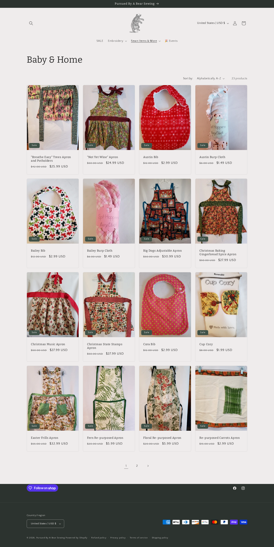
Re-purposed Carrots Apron (219, 437)
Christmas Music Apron (48, 344)
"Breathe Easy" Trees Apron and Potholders (51, 158)
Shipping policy (160, 538)
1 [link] (126, 466)
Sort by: (188, 78)
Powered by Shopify (76, 538)
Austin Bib (150, 157)
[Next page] (147, 465)
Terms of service (139, 538)
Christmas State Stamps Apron (105, 345)
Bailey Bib (38, 250)
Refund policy (98, 538)
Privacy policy (118, 538)
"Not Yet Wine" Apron (102, 157)
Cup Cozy (206, 344)
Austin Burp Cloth (212, 157)
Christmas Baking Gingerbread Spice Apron (217, 252)
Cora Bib (149, 344)
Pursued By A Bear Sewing (50, 538)
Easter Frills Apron (44, 437)
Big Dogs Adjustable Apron (162, 250)
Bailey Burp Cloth (99, 250)
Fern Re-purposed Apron (105, 437)
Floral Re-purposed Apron (162, 437)
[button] (31, 23)
